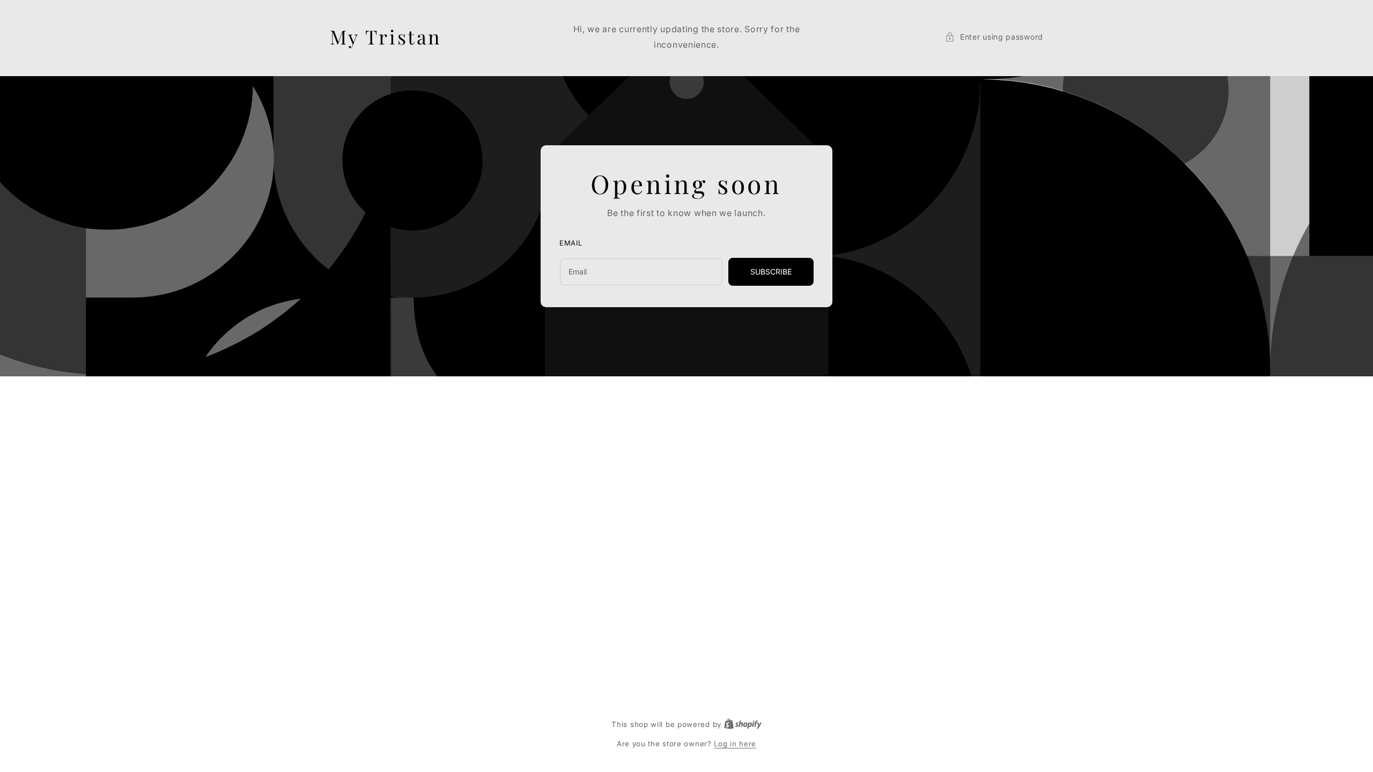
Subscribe (771, 271)
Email (570, 243)
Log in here (735, 743)
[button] (994, 36)
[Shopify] (743, 724)
